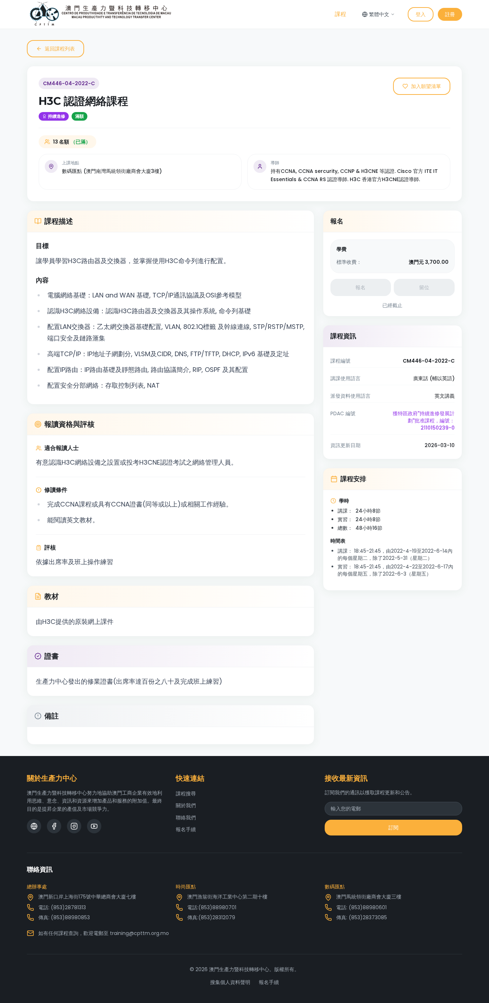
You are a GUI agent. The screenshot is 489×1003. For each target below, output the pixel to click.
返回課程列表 (60, 48)
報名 (360, 287)
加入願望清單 (426, 86)
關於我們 (186, 805)
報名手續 (186, 829)
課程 (340, 14)
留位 (424, 287)
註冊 (450, 14)
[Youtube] (94, 826)
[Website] (34, 826)
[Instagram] (74, 826)
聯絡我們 (186, 817)
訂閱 (393, 827)
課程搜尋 (186, 793)
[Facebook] (54, 826)
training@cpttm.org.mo (139, 933)
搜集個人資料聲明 (230, 982)
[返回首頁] (100, 14)
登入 (421, 14)
